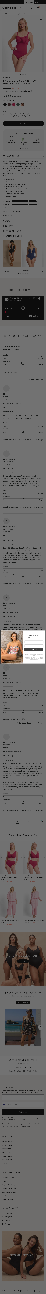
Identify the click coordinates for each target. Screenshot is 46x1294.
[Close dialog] (43, 632)
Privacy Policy (41, 657)
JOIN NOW (34, 650)
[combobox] (26, 646)
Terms (37, 657)
